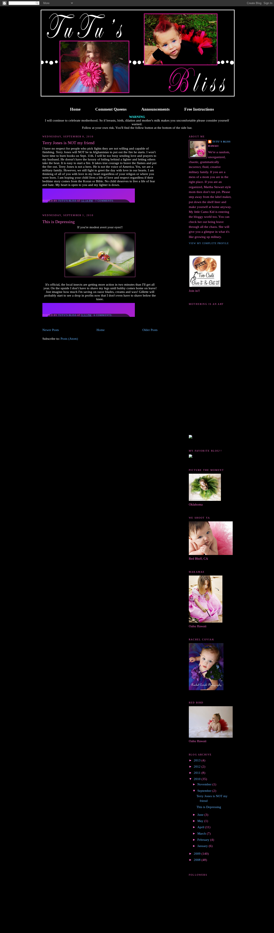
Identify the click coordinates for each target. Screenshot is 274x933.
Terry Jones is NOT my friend (68, 142)
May (200, 821)
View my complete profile (209, 243)
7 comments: (105, 200)
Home (75, 109)
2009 (197, 853)
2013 (197, 760)
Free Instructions (199, 109)
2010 (197, 779)
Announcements (155, 109)
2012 (197, 766)
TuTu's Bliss (221, 141)
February (203, 839)
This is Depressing (58, 221)
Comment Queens (111, 109)
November (204, 784)
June (200, 814)
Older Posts (150, 330)
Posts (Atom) (69, 338)
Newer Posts (50, 330)
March (202, 833)
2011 (197, 772)
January (203, 846)
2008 (197, 860)
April (201, 827)
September (204, 790)
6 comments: (103, 315)
